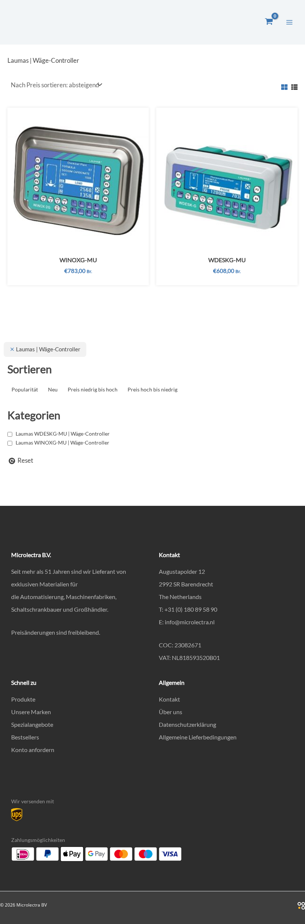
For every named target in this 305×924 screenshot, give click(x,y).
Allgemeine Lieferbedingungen (198, 737)
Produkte (23, 699)
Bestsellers (25, 737)
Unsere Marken (31, 711)
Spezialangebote (32, 724)
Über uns (170, 711)
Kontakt (169, 699)
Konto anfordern (32, 749)
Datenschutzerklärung (187, 724)
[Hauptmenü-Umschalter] (289, 22)
